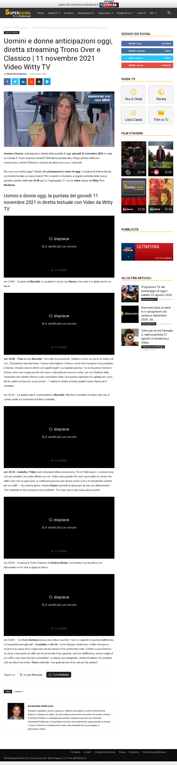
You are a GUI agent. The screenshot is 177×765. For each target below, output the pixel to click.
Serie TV (141, 13)
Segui (168, 50)
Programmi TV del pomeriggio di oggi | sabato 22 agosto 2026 (156, 291)
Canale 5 (18, 691)
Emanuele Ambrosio (17, 73)
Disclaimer (134, 752)
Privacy (122, 752)
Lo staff (87, 752)
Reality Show (124, 13)
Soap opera (104, 13)
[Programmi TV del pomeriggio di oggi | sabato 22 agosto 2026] (130, 293)
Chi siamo (75, 752)
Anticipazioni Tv (86, 13)
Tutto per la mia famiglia (153, 347)
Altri (152, 13)
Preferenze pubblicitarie (154, 752)
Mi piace (166, 43)
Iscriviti (166, 65)
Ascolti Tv (69, 13)
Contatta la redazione (104, 752)
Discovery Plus (148, 324)
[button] (169, 13)
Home (41, 13)
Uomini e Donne (21, 27)
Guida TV (52, 13)
